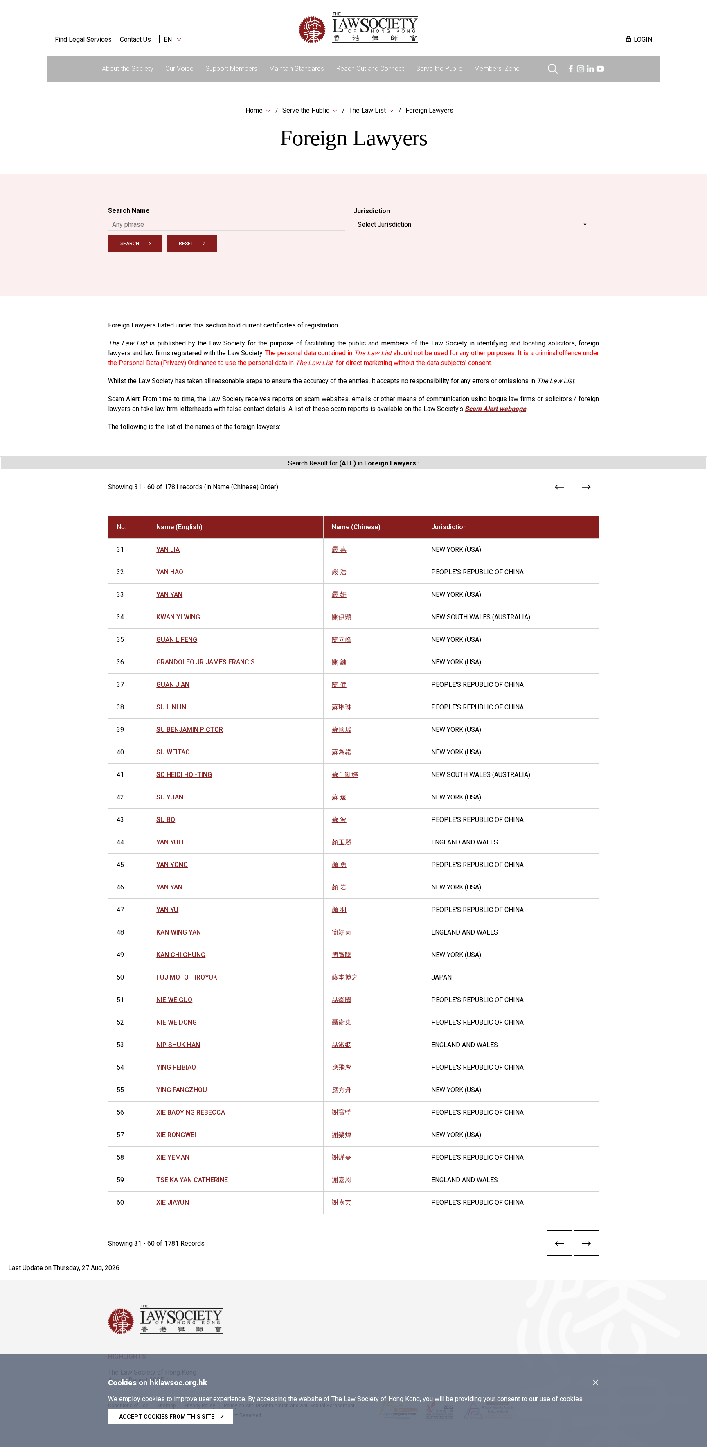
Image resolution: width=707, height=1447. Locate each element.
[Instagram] (580, 68)
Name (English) (179, 527)
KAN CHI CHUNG (180, 955)
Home (254, 110)
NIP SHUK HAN (178, 1045)
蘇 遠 (339, 797)
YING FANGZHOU (181, 1090)
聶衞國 (341, 1000)
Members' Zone (497, 68)
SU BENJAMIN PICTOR (189, 730)
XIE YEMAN (172, 1157)
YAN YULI (170, 842)
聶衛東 (341, 1022)
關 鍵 (339, 662)
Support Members (231, 68)
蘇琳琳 (341, 707)
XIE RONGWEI (176, 1135)
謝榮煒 (341, 1135)
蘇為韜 (341, 752)
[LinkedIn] (590, 68)
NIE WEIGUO (174, 1000)
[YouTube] (600, 68)
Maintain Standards (296, 68)
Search (129, 243)
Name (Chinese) (356, 527)
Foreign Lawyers (429, 110)
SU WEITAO (173, 752)
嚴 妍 (339, 594)
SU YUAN (169, 797)
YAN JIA (168, 549)
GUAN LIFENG (176, 639)
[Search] (553, 68)
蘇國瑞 (341, 730)
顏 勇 (339, 865)
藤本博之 (345, 977)
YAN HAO (169, 572)
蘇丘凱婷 (345, 775)
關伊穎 (341, 617)
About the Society (127, 68)
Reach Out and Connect (370, 68)
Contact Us (135, 39)
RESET (186, 243)
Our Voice (179, 68)
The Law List (367, 110)
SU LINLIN (171, 707)
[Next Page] (586, 488)
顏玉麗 (341, 842)
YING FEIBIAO (176, 1067)
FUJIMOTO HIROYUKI (187, 977)
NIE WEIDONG (176, 1022)
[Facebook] (571, 68)
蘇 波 (339, 820)
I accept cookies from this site (170, 1416)
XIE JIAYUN (172, 1202)
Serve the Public (439, 68)
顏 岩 (339, 887)
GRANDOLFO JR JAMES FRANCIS (205, 662)
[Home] (401, 27)
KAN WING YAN (178, 932)
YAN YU (167, 910)
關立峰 (341, 639)
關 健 (339, 685)
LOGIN (643, 39)
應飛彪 (341, 1067)
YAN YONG (172, 865)
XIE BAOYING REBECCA (190, 1112)
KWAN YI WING (178, 617)
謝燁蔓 (341, 1157)
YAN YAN (169, 594)
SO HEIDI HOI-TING (184, 775)
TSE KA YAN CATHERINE (192, 1180)
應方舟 (341, 1090)
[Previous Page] (559, 488)
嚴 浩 (339, 572)
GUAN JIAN (172, 685)
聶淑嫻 (341, 1045)
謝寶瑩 (341, 1112)
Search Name (129, 210)
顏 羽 (339, 910)
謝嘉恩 (341, 1180)
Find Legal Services (83, 39)
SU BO (165, 820)
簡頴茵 (341, 932)
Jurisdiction (372, 211)
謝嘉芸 (341, 1202)
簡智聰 (341, 955)
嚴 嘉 (339, 549)
